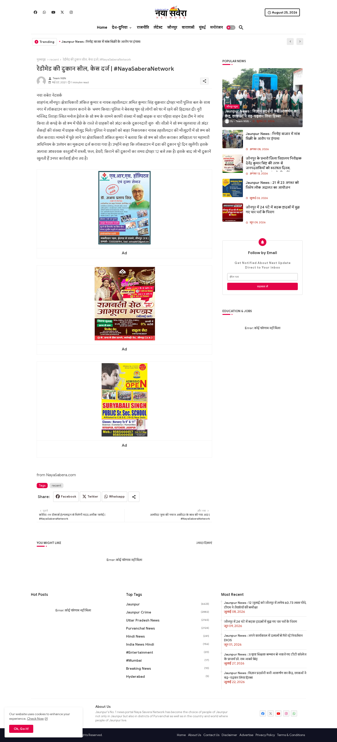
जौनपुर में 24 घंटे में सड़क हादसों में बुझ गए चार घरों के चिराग (273, 209)
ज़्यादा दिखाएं (204, 543)
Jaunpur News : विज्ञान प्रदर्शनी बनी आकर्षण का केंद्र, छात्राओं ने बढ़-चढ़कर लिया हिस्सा (265, 675)
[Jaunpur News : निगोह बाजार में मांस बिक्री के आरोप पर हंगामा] (232, 139)
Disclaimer (229, 735)
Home (102, 27)
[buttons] (35, 12)
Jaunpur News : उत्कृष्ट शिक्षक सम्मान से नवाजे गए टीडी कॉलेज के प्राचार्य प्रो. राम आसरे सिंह (265, 656)
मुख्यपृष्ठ (41, 60)
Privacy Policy (265, 735)
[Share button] (133, 497)
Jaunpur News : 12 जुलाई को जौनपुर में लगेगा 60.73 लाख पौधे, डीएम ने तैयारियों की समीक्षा (265, 605)
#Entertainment (167, 652)
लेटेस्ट (158, 27)
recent (54, 60)
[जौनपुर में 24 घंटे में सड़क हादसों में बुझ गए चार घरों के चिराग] (232, 212)
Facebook (68, 496)
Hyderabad (167, 677)
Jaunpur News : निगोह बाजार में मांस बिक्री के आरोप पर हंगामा (100, 41)
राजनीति (143, 27)
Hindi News (167, 636)
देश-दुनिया (119, 27)
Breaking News (167, 668)
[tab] (102, 27)
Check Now (35, 719)
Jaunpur (167, 604)
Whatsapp (117, 496)
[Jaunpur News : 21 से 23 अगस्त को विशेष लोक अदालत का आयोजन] (232, 188)
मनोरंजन (216, 27)
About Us (194, 735)
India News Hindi (167, 644)
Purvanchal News (167, 628)
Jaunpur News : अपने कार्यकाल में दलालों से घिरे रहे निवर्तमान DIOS (263, 637)
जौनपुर (172, 27)
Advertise (246, 735)
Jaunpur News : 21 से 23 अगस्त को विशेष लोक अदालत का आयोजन (272, 185)
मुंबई (202, 27)
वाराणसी (188, 27)
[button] (230, 27)
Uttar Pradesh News (167, 620)
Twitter (93, 496)
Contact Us (211, 735)
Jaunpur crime (167, 612)
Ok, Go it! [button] (21, 729)
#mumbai (167, 660)
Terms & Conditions (291, 735)
